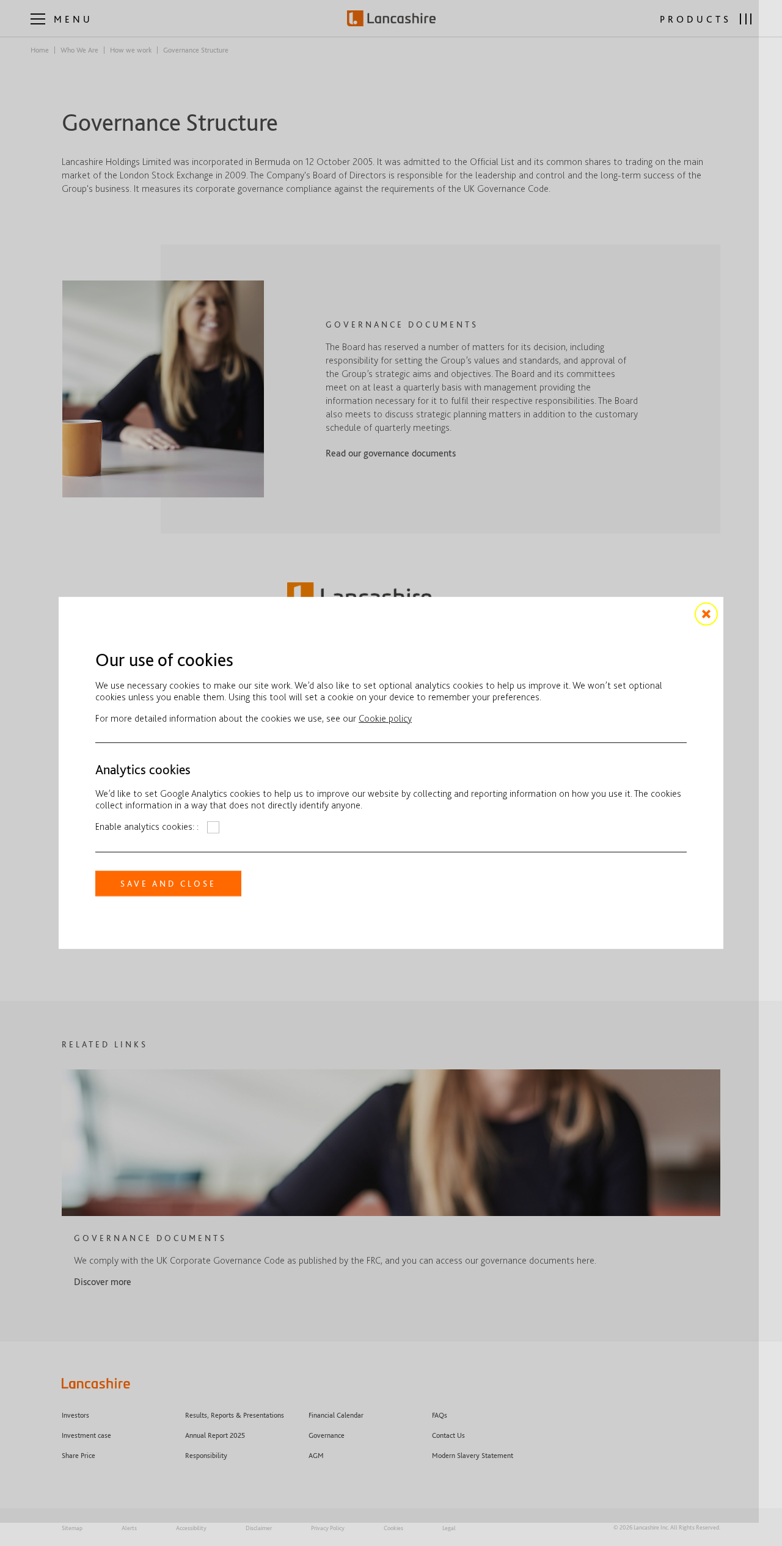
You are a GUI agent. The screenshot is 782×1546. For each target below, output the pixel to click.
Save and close (168, 883)
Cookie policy (385, 718)
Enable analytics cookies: (146, 826)
